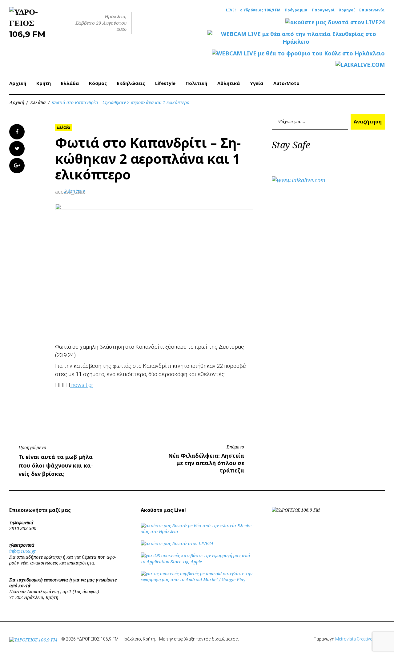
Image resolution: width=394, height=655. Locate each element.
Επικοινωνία (372, 10)
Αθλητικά (228, 83)
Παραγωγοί (323, 10)
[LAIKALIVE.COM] (360, 65)
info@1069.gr (22, 551)
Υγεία (256, 83)
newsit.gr (81, 385)
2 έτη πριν (74, 191)
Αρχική (17, 83)
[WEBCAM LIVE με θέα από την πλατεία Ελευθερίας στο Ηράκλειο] (296, 38)
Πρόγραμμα (296, 10)
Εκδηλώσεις (131, 83)
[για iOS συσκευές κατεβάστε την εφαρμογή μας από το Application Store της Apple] (197, 562)
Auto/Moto (286, 83)
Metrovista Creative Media (360, 639)
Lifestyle (165, 83)
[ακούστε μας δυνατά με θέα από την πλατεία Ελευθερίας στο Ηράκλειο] (197, 531)
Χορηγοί (347, 10)
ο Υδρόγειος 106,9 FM (260, 10)
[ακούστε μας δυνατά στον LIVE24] (335, 22)
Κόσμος (98, 83)
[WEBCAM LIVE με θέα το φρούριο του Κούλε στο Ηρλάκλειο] (298, 53)
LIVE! (231, 10)
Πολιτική (196, 83)
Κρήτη (43, 83)
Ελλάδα (70, 83)
